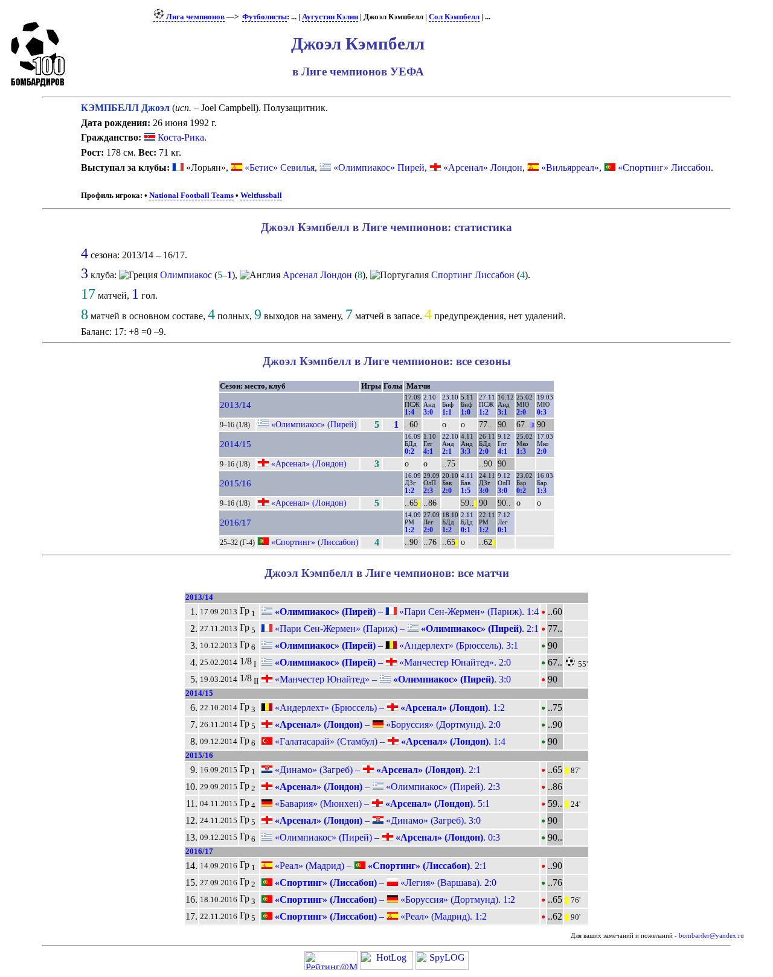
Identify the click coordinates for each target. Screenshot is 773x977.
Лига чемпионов (194, 17)
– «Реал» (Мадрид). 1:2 (379, 916)
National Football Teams (191, 195)
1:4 (409, 412)
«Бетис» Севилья (280, 167)
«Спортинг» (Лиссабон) (315, 542)
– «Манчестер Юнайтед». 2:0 (391, 662)
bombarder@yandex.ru (711, 935)
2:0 (521, 412)
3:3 (465, 451)
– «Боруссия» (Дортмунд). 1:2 (393, 899)
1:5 (465, 490)
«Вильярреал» (570, 167)
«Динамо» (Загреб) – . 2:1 (376, 770)
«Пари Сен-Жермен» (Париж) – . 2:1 (405, 628)
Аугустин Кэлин (330, 17)
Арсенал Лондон (317, 275)
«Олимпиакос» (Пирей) (314, 424)
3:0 (428, 412)
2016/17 (235, 522)
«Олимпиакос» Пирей (379, 167)
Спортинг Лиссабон (473, 275)
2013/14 (235, 405)
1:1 (447, 412)
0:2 (409, 451)
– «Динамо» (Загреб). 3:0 (376, 820)
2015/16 (235, 483)
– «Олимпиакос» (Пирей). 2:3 (386, 786)
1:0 (465, 412)
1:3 (521, 451)
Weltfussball (261, 195)
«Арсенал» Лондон (482, 167)
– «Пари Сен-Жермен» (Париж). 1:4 (405, 611)
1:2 (484, 412)
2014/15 (235, 444)
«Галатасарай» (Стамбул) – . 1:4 (388, 741)
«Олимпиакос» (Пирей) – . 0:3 (386, 837)
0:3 (542, 412)
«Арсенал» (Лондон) (309, 463)
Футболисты (264, 17)
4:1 (428, 451)
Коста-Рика (179, 137)
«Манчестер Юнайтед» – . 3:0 (391, 679)
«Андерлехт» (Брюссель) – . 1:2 (388, 707)
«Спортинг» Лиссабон (664, 167)
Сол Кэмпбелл (454, 17)
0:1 (465, 530)
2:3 (428, 490)
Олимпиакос (186, 275)
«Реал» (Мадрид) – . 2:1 (379, 866)
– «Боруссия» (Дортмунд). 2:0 (386, 724)
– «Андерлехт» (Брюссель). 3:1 (395, 645)
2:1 (447, 451)
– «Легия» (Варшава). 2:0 (384, 882)
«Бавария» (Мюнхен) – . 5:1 (381, 803)
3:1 (502, 412)
